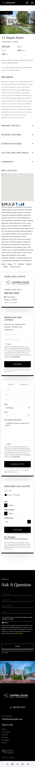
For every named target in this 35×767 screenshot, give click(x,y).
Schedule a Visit (24, 384)
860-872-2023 (11, 293)
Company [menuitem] (5, 737)
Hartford (21, 264)
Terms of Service (12, 472)
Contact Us (7, 302)
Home (3, 264)
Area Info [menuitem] (5, 735)
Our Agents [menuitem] (5, 740)
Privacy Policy (16, 357)
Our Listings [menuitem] (6, 732)
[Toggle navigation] (32, 3)
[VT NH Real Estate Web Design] (17, 752)
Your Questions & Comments (12, 420)
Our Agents (14, 302)
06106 (5, 267)
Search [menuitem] (4, 729)
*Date (6, 404)
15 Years (18, 495)
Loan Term (8, 491)
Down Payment (9, 510)
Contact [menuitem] (4, 743)
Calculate (17, 530)
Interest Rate (8, 518)
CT (15, 264)
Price (6, 501)
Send (17, 646)
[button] (3, 22)
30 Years (9, 495)
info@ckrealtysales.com (12, 719)
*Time (6, 412)
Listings (9, 264)
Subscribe (17, 364)
